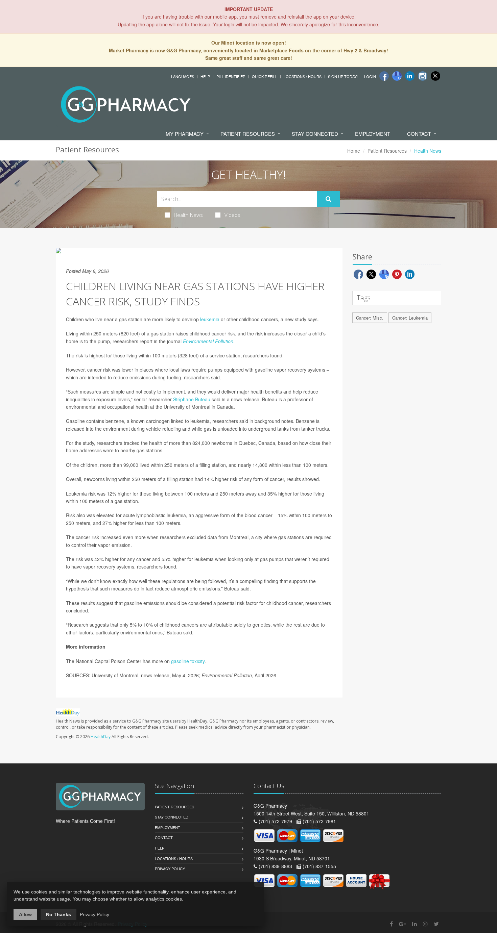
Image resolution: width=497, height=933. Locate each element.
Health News (188, 214)
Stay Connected (315, 133)
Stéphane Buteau (191, 399)
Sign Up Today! (343, 76)
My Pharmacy (185, 133)
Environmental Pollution (208, 341)
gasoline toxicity (188, 661)
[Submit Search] (328, 199)
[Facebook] (384, 76)
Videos (232, 214)
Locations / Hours (303, 76)
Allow (25, 914)
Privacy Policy (170, 868)
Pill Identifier (230, 76)
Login (370, 76)
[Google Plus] (402, 924)
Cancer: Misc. (369, 317)
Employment (372, 133)
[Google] (397, 76)
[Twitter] (435, 76)
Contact (419, 133)
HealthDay (101, 736)
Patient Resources (247, 133)
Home (353, 150)
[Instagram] (422, 76)
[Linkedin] (410, 76)
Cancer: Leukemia (410, 317)
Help (205, 76)
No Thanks (58, 914)
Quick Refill (264, 76)
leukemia (209, 319)
